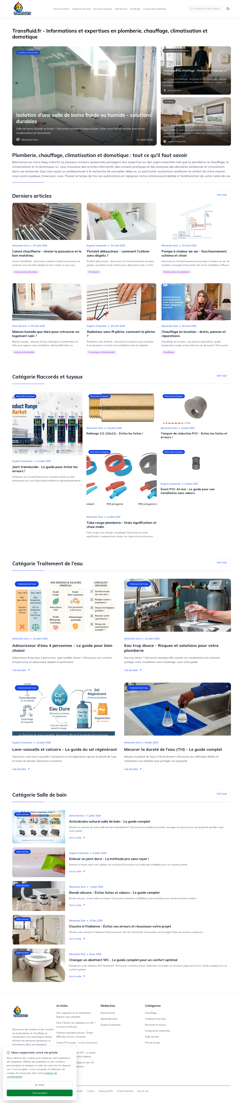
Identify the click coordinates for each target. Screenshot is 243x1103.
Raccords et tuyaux (103, 9)
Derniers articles (61, 9)
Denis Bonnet (19, 325)
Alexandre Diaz (20, 245)
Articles (62, 1006)
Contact (90, 1091)
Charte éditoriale (125, 1091)
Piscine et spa (152, 1042)
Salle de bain (121, 9)
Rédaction (108, 1006)
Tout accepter (39, 1092)
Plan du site (143, 1091)
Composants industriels (154, 9)
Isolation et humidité (28, 52)
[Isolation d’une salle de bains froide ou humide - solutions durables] (84, 96)
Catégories (153, 1006)
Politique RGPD (105, 1091)
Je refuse (39, 1084)
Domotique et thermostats (177, 50)
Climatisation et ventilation (176, 272)
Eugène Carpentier (97, 245)
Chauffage (135, 9)
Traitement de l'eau (81, 9)
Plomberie (94, 272)
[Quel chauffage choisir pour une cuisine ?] (196, 121)
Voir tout (222, 194)
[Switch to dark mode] (228, 9)
